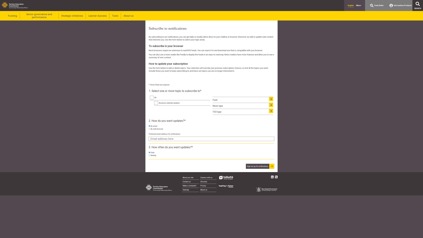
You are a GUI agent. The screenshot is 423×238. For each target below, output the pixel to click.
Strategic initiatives (72, 15)
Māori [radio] (358, 5)
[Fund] (271, 99)
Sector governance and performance (39, 16)
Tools (115, 15)
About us (129, 15)
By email (154, 126)
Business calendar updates (169, 103)
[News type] (271, 105)
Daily (152, 153)
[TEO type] (271, 111)
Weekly (153, 155)
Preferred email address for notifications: (165, 134)
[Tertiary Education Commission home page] (15, 5)
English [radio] (351, 5)
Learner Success (97, 15)
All (155, 98)
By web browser (157, 129)
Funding (12, 15)
